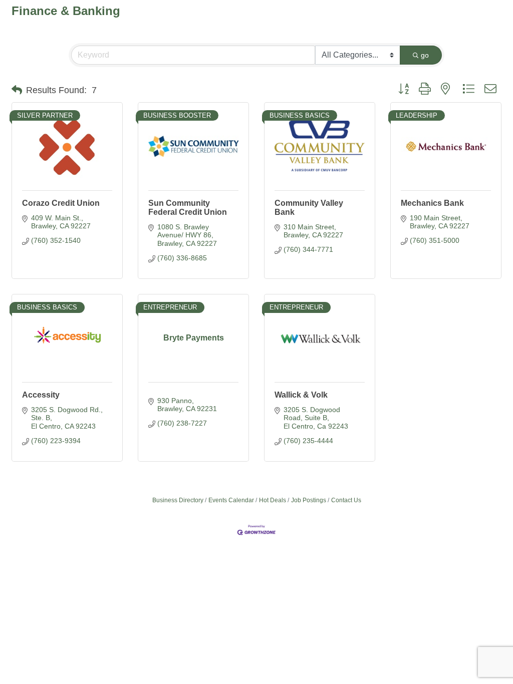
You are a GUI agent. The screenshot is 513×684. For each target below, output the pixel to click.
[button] (17, 90)
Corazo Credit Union (61, 203)
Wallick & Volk (301, 395)
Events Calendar (231, 500)
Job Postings (308, 500)
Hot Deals (272, 500)
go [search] (425, 55)
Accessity (41, 395)
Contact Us (346, 500)
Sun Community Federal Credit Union (187, 207)
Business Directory (177, 500)
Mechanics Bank (432, 203)
